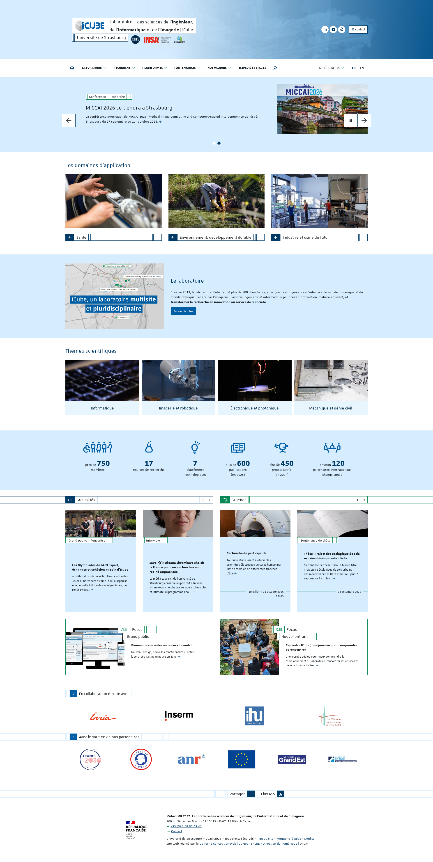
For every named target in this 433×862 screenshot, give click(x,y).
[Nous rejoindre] (114, 296)
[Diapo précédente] (69, 120)
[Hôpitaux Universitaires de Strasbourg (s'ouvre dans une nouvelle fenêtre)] (329, 716)
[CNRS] (135, 39)
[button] (275, 68)
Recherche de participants (247, 553)
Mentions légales (288, 839)
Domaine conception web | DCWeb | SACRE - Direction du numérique (248, 843)
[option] (216, 109)
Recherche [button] (122, 68)
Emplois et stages (252, 68)
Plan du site (265, 839)
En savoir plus (183, 311)
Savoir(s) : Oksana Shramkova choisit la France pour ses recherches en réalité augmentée (177, 567)
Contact (360, 29)
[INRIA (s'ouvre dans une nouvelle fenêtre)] (103, 716)
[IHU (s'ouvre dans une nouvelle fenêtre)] (254, 716)
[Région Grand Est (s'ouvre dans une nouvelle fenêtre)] (292, 759)
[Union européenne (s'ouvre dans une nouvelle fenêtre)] (241, 759)
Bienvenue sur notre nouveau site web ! (161, 645)
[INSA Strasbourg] (157, 39)
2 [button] (219, 143)
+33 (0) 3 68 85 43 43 (186, 826)
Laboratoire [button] (92, 68)
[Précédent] (203, 499)
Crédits (309, 839)
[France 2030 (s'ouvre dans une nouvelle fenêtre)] (90, 759)
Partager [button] (237, 793)
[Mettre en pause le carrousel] (351, 120)
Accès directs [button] (329, 68)
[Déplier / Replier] (69, 237)
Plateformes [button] (152, 68)
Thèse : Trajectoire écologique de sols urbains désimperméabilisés (332, 556)
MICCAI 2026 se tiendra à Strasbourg (129, 107)
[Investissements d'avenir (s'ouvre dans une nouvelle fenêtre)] (141, 759)
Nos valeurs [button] (217, 68)
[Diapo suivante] (364, 120)
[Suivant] (209, 499)
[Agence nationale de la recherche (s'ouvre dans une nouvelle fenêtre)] (191, 759)
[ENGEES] (179, 39)
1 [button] (214, 143)
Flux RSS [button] (268, 793)
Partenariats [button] (185, 68)
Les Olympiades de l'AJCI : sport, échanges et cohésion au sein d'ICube (100, 567)
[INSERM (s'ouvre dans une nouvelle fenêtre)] (178, 716)
